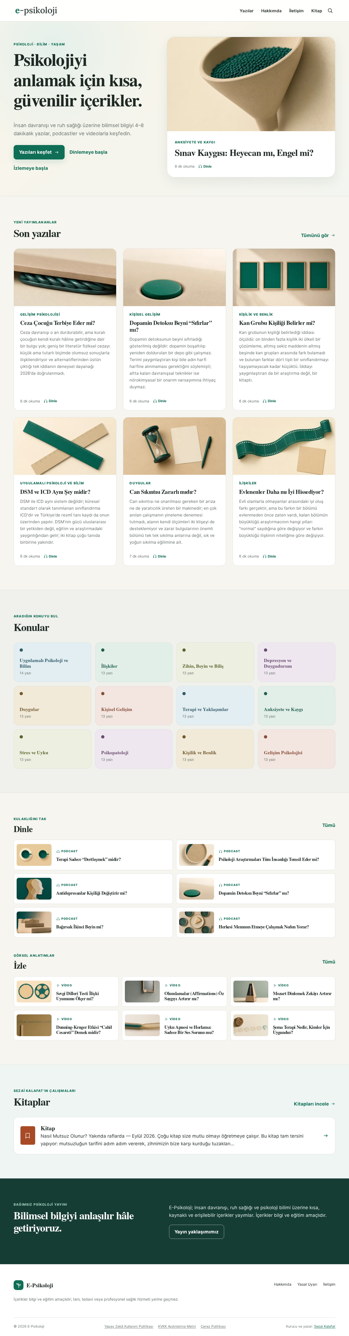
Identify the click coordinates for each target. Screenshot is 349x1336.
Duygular (140, 483)
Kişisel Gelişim (145, 314)
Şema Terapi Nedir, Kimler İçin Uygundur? (301, 1030)
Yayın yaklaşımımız (196, 1232)
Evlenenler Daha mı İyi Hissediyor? (281, 491)
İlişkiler (248, 483)
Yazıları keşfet (35, 152)
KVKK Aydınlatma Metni (177, 1326)
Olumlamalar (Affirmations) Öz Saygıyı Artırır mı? (194, 996)
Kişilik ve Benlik (256, 314)
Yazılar (247, 10)
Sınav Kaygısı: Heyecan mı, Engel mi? (244, 152)
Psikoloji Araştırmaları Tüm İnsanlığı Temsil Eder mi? (269, 859)
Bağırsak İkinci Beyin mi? (79, 926)
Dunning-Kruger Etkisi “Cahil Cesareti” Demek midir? (84, 1030)
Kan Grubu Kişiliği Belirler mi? (277, 322)
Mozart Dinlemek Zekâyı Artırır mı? (302, 996)
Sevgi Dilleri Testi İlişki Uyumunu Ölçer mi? (77, 996)
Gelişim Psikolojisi (40, 314)
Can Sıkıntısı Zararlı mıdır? (163, 491)
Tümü (328, 825)
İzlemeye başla (31, 168)
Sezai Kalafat (324, 1326)
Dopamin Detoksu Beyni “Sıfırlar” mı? (171, 326)
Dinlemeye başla (88, 152)
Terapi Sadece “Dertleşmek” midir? (88, 859)
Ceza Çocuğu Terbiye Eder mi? (57, 322)
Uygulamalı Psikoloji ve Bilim (52, 483)
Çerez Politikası (213, 1326)
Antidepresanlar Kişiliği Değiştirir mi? (91, 892)
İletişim (296, 10)
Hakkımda (271, 10)
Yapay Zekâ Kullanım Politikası (128, 1326)
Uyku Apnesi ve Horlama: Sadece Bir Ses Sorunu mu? (189, 1030)
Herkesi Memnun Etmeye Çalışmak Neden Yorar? (264, 926)
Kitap (316, 10)
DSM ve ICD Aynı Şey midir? (55, 491)
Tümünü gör (315, 235)
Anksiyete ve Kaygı (195, 142)
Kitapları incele (311, 1104)
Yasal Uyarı (307, 1284)
